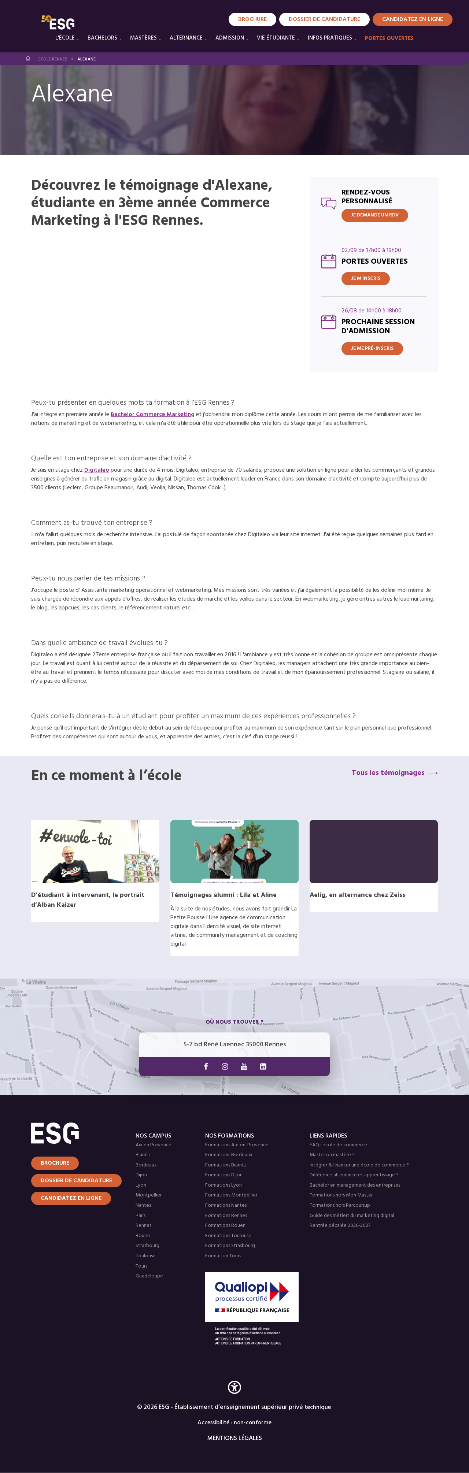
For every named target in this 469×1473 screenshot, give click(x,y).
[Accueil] (74, 1133)
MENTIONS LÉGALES (234, 1438)
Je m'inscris (365, 278)
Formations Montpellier (231, 1195)
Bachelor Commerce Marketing (153, 414)
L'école (65, 38)
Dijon (141, 1175)
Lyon (141, 1185)
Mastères (143, 38)
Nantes (143, 1205)
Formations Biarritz (226, 1165)
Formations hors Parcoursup (340, 1205)
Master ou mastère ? (332, 1155)
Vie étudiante (276, 38)
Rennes (143, 1225)
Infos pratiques (330, 38)
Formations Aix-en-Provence (237, 1145)
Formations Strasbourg (230, 1246)
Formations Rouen (225, 1225)
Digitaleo (96, 470)
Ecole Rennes (52, 59)
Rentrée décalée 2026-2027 (340, 1225)
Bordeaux (146, 1165)
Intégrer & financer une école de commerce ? (359, 1165)
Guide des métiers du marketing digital (352, 1216)
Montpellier (149, 1195)
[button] (234, 1398)
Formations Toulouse (228, 1236)
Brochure (252, 19)
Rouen (143, 1236)
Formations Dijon (224, 1175)
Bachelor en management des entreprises (355, 1185)
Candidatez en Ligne (412, 19)
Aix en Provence (153, 1145)
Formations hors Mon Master (341, 1195)
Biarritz (143, 1155)
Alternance (186, 38)
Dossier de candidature (324, 19)
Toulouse (146, 1256)
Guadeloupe (149, 1276)
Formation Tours (223, 1256)
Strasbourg (147, 1246)
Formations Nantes (226, 1205)
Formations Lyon (223, 1185)
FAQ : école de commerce (338, 1145)
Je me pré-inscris (372, 348)
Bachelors (102, 38)
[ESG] (58, 22)
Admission (229, 38)
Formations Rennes (226, 1216)
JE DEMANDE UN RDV (375, 215)
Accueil (28, 58)
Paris (140, 1216)
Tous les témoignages (388, 773)
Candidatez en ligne (71, 1198)
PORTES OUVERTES (389, 38)
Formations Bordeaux (228, 1155)
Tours (141, 1266)
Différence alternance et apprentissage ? (354, 1175)
